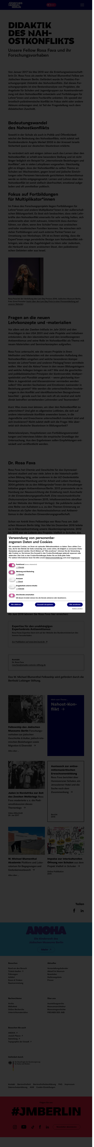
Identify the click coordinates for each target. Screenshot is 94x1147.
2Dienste (20, 567)
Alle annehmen (75, 604)
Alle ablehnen (16, 604)
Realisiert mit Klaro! (77, 608)
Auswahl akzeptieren (45, 604)
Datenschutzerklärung (54, 558)
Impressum (75, 558)
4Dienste (20, 589)
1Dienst (19, 581)
